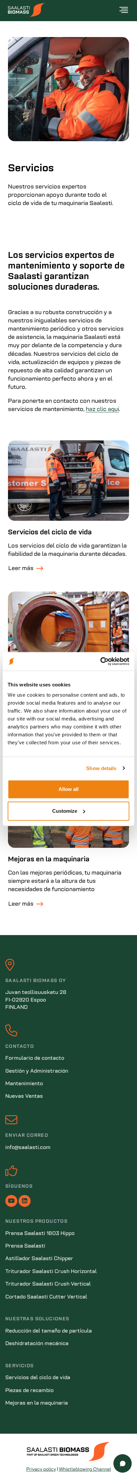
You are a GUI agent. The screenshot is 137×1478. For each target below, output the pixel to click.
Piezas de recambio (29, 1390)
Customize (64, 811)
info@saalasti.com (28, 1147)
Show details (101, 768)
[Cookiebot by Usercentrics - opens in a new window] (100, 661)
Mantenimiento (24, 1084)
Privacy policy (41, 1469)
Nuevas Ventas (24, 1096)
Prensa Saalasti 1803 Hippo (39, 1233)
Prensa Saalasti (25, 1246)
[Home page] (63, 10)
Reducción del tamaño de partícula (48, 1331)
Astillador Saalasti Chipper (39, 1258)
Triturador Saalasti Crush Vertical (48, 1284)
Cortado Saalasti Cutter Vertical (46, 1297)
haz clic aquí (102, 410)
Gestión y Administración (36, 1071)
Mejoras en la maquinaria (48, 859)
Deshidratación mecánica (36, 1343)
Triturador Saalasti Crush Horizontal (51, 1271)
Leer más (21, 568)
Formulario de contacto (34, 1058)
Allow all (68, 789)
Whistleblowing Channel (85, 1469)
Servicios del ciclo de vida (50, 532)
